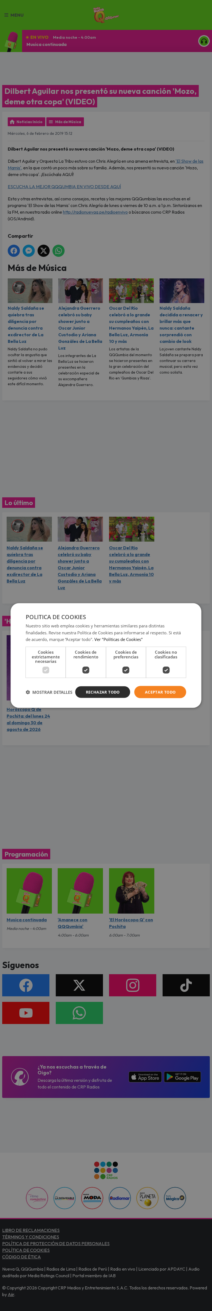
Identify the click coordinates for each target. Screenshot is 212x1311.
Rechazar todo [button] (103, 691)
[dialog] (105, 655)
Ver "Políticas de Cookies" (118, 639)
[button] (49, 692)
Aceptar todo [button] (160, 691)
